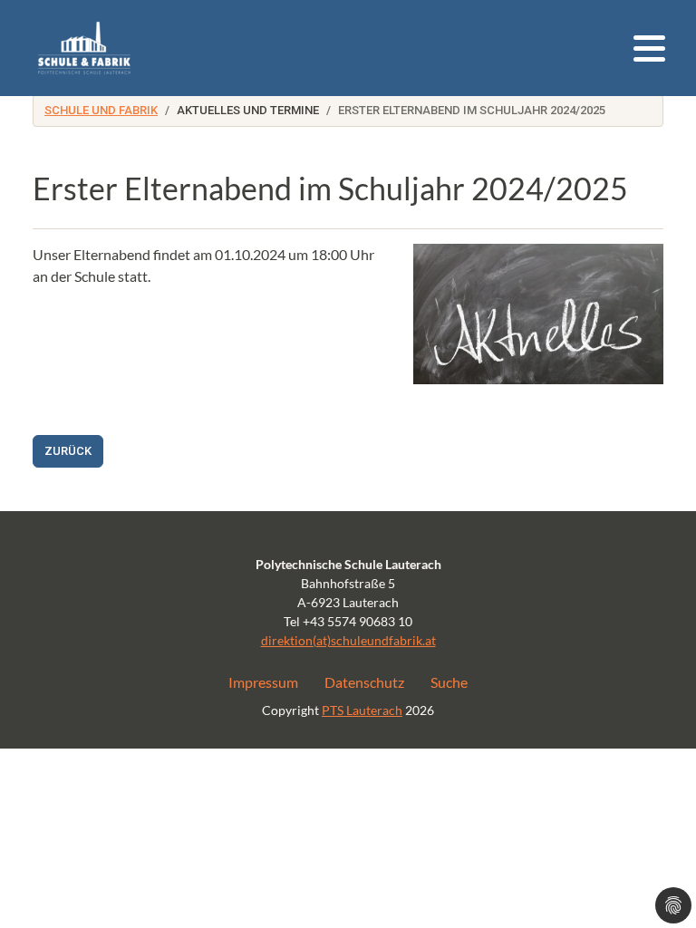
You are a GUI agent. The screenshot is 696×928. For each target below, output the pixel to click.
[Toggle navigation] (649, 48)
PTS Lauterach (362, 710)
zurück (68, 451)
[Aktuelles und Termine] (84, 48)
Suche (449, 682)
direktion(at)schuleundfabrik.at (348, 640)
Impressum (263, 682)
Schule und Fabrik (101, 110)
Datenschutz (364, 682)
